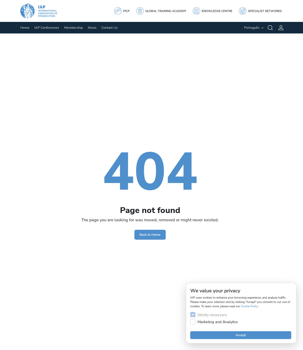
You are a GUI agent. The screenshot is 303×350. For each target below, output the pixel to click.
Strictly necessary (212, 314)
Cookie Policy (249, 306)
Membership (73, 27)
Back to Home (150, 234)
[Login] (281, 28)
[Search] (270, 28)
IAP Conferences (46, 27)
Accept (241, 335)
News (92, 27)
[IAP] (42, 10)
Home (24, 27)
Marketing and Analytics (217, 321)
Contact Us (109, 27)
